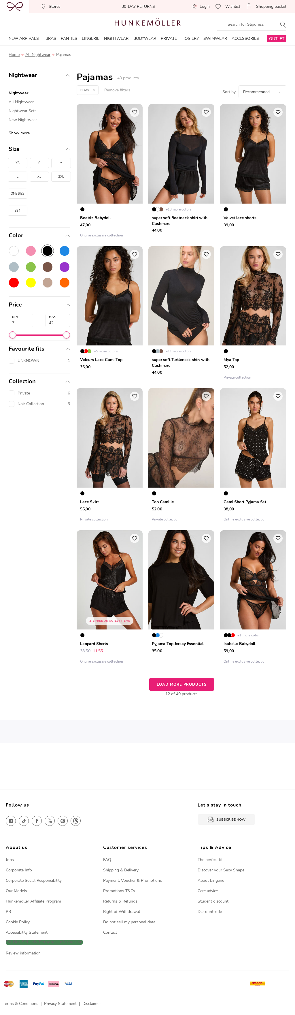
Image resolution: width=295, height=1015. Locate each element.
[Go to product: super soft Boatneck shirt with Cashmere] (181, 172)
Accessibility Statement (27, 932)
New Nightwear (23, 120)
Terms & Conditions (20, 1003)
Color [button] (16, 235)
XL (39, 176)
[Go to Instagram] (11, 821)
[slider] (12, 335)
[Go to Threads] (76, 821)
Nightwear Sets (23, 111)
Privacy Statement (60, 1003)
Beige (47, 282)
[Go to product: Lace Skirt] (110, 456)
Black (47, 251)
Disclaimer (91, 1003)
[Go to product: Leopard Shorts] (110, 598)
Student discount (213, 901)
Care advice (208, 891)
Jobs (10, 859)
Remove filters (117, 90)
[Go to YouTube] (50, 821)
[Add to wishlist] (134, 112)
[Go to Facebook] (37, 821)
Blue (64, 251)
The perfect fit (210, 859)
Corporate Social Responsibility (34, 880)
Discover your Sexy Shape (221, 870)
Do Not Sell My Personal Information (44, 942)
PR (8, 911)
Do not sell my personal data (129, 922)
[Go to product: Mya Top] (253, 314)
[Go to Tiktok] (24, 821)
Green (30, 267)
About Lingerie (211, 880)
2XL (61, 176)
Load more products (182, 684)
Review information (23, 953)
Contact (110, 932)
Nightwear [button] (23, 75)
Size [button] (14, 149)
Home (14, 55)
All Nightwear (37, 55)
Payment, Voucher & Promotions (132, 880)
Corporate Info (19, 870)
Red (13, 282)
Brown (47, 267)
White (13, 251)
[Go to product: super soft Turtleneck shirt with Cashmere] (181, 314)
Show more (19, 133)
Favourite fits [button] (26, 349)
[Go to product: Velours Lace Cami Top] (110, 314)
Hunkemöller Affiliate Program (33, 901)
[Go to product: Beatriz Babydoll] (110, 172)
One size (17, 193)
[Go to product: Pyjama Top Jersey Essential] (181, 598)
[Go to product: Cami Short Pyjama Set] (253, 456)
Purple (64, 267)
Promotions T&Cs (119, 891)
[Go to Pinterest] (63, 821)
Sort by (229, 92)
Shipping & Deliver (120, 870)
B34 (17, 210)
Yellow (30, 282)
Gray (13, 267)
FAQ (107, 859)
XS (18, 163)
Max (52, 317)
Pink (30, 251)
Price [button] (15, 305)
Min (15, 317)
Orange (64, 282)
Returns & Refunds (120, 901)
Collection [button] (22, 381)
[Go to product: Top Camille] (181, 456)
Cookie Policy (18, 922)
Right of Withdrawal (121, 911)
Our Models (16, 891)
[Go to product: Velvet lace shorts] (253, 172)
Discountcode (210, 911)
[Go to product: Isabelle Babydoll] (253, 598)
